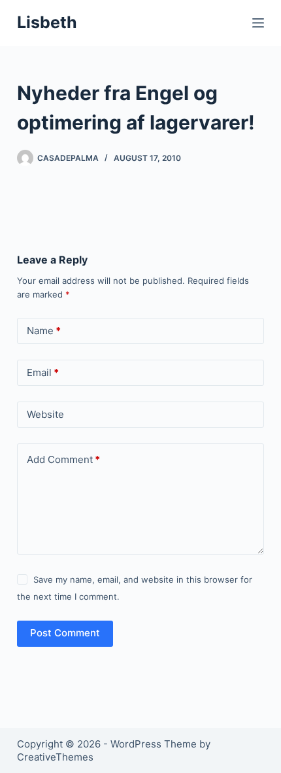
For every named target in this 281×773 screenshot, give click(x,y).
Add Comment (63, 459)
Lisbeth (47, 22)
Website (45, 414)
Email (43, 372)
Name (44, 330)
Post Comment (65, 633)
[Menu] (258, 23)
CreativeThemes (55, 757)
